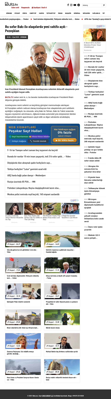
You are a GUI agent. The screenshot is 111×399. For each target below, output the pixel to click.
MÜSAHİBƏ (86, 13)
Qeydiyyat (36, 8)
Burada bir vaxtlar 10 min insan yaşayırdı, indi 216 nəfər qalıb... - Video (39, 156)
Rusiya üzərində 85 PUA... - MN (21, 182)
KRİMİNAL (77, 13)
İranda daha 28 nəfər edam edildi (92, 159)
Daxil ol (44, 8)
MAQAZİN (68, 13)
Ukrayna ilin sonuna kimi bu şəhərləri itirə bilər (92, 169)
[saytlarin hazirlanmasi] (42, 135)
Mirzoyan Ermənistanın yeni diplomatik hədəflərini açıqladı (94, 203)
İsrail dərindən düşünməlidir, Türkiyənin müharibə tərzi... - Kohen (45, 19)
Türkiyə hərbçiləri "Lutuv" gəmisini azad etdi (27, 169)
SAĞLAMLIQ (96, 13)
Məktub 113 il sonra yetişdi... (92, 236)
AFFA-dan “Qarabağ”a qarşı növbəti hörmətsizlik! (90, 19)
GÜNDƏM (9, 13)
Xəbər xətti (15, 8)
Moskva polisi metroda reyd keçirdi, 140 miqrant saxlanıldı (33, 194)
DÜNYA (25, 13)
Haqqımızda (25, 8)
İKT (104, 13)
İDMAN (60, 13)
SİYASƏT (17, 13)
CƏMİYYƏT (33, 13)
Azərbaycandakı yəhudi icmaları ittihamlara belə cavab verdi (94, 217)
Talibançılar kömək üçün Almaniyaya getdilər (94, 191)
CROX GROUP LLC (48, 396)
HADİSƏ (41, 13)
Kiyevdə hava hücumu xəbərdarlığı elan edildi (93, 180)
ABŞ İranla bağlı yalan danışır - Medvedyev (26, 175)
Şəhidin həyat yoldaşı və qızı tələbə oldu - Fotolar (93, 150)
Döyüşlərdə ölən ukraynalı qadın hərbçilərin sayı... (29, 163)
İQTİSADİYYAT (51, 13)
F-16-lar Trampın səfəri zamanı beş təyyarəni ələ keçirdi (32, 150)
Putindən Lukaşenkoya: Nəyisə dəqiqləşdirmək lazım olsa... (33, 188)
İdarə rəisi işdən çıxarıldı (93, 228)
